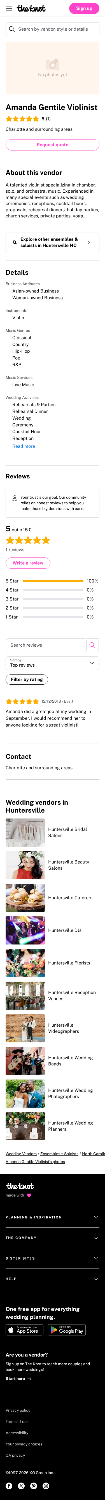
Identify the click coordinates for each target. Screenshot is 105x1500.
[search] (92, 645)
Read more (23, 446)
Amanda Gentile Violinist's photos (35, 1161)
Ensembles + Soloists (59, 1154)
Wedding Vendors (21, 1154)
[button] (52, 663)
